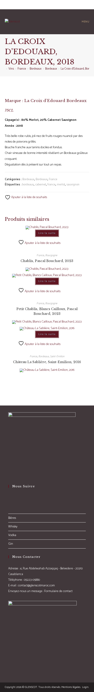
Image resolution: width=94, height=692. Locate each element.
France (53, 179)
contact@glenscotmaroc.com (36, 585)
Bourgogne (51, 255)
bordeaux (28, 184)
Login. (85, 687)
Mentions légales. (71, 687)
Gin (10, 543)
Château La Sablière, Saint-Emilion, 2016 (47, 362)
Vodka (12, 535)
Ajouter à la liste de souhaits (28, 197)
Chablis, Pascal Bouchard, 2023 (47, 261)
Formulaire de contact (58, 591)
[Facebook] (9, 498)
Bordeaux (28, 179)
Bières (12, 518)
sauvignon (72, 184)
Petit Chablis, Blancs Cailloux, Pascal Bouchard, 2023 (47, 311)
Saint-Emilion (57, 356)
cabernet (40, 184)
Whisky (12, 526)
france (51, 184)
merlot (61, 184)
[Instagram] (9, 504)
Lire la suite (47, 233)
